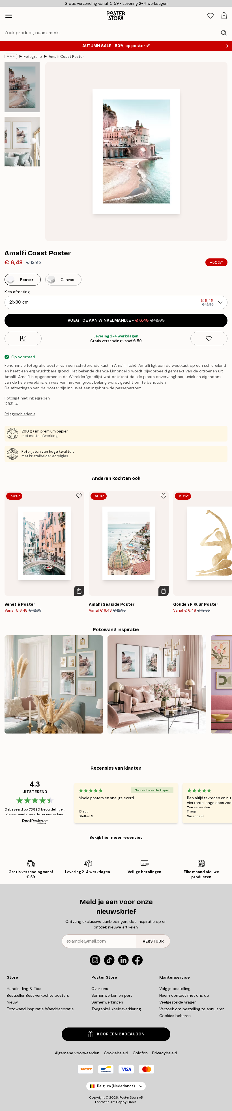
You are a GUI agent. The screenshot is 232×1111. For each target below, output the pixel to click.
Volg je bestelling (174, 988)
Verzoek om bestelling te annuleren (192, 1008)
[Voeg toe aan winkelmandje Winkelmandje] (79, 591)
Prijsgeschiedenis (20, 414)
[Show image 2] (22, 141)
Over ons (99, 988)
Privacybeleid (164, 1052)
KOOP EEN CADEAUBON (121, 1034)
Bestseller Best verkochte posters (38, 995)
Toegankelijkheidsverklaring (116, 1008)
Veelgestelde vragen (178, 1002)
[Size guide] (23, 338)
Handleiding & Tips (24, 988)
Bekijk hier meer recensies (116, 837)
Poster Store (128, 1097)
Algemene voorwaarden (77, 1052)
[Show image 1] (22, 87)
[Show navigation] (8, 16)
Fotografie (33, 56)
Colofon (140, 1052)
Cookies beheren (175, 1015)
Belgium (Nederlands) (116, 1086)
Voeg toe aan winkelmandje (116, 320)
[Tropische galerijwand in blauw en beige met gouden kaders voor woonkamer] (54, 684)
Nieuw (12, 1002)
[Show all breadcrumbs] (11, 56)
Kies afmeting (17, 291)
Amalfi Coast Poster (66, 56)
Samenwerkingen (107, 1002)
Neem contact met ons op (184, 995)
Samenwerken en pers (111, 995)
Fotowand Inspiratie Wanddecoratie (40, 1008)
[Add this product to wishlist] (208, 338)
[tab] (210, 16)
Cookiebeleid (116, 1052)
